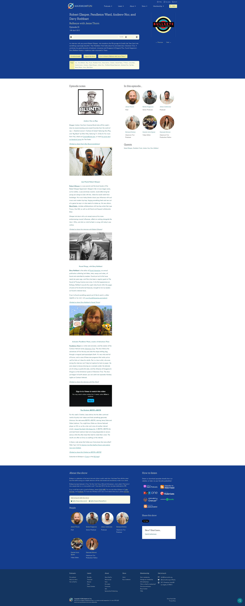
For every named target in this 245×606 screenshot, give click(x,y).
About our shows (73, 579)
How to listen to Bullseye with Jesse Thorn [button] (112, 56)
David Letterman (150, 534)
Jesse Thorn (129, 107)
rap (87, 62)
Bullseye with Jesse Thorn (84, 23)
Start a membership (145, 577)
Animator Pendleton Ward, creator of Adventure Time (90, 342)
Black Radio (90, 67)
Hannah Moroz (165, 132)
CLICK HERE (102, 489)
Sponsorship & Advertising (111, 591)
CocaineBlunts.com (89, 136)
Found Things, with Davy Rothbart (90, 266)
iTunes (87, 456)
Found (90, 62)
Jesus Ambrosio (165, 107)
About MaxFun (108, 577)
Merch (123, 577)
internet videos (119, 62)
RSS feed (96, 456)
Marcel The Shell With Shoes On (84, 429)
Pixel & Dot (173, 598)
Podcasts (107, 6)
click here (126, 491)
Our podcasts (72, 577)
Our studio (107, 584)
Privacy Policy (172, 600)
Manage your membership (146, 579)
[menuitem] (108, 6)
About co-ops (108, 579)
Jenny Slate (132, 62)
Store (143, 6)
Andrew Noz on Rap (91, 121)
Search (175, 1)
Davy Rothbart (81, 62)
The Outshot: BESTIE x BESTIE (90, 410)
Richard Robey (130, 132)
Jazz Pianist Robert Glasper (90, 182)
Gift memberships (144, 581)
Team (106, 581)
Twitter (126, 489)
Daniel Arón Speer (149, 132)
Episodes (89, 577)
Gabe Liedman (106, 62)
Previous (159, 42)
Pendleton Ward (97, 62)
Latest (120, 6)
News (88, 584)
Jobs (106, 588)
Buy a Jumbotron (126, 579)
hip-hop (131, 65)
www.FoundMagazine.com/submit (96, 298)
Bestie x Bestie (78, 67)
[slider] (95, 37)
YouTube (71, 491)
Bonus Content (143, 588)
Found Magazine (94, 270)
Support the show (90, 56)
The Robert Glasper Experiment (112, 65)
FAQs (141, 591)
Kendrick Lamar (79, 65)
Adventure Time (125, 65)
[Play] (71, 37)
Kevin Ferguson (148, 107)
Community (107, 586)
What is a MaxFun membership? (148, 584)
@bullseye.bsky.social (80, 501)
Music (84, 67)
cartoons (86, 65)
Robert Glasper (93, 65)
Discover (89, 581)
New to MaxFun (73, 581)
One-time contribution (145, 586)
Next (168, 42)
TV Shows (126, 62)
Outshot (112, 62)
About (132, 6)
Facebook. (81, 491)
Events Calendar (91, 586)
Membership (157, 6)
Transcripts (89, 579)
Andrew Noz (101, 65)
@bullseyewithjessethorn (98, 501)
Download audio (75, 56)
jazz (76, 62)
